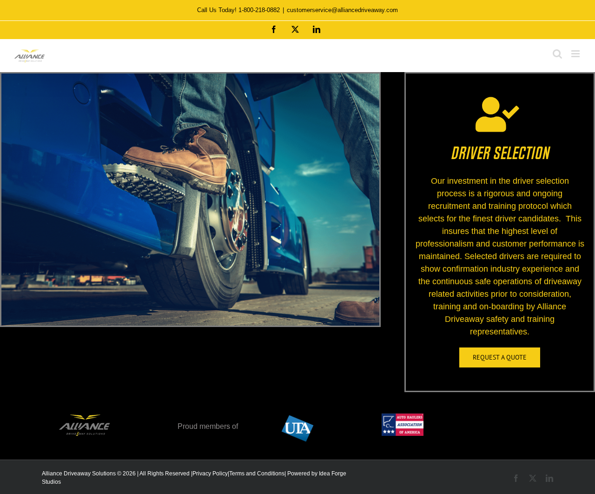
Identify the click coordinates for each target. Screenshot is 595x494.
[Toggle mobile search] (557, 54)
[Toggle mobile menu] (576, 54)
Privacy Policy (210, 473)
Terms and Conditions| (257, 473)
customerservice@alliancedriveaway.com (342, 10)
